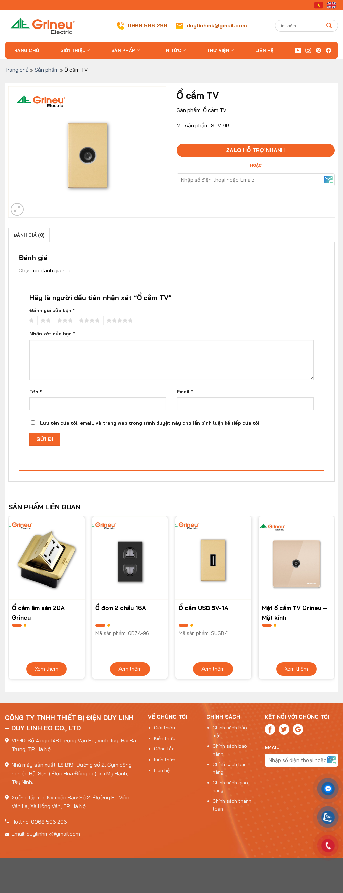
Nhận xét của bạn (52, 334)
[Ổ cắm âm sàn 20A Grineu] (47, 558)
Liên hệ (264, 50)
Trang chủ (25, 50)
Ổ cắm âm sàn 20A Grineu (38, 612)
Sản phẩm (123, 50)
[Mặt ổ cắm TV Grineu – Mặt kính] (297, 558)
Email (185, 392)
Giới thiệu (73, 50)
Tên (35, 392)
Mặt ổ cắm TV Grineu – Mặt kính (294, 612)
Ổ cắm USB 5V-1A (203, 607)
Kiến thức (164, 738)
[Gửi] (329, 25)
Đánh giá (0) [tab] (29, 235)
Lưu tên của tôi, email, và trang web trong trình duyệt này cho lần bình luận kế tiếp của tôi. (150, 423)
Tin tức (171, 50)
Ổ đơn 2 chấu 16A (120, 607)
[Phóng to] (17, 209)
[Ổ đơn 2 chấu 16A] (130, 558)
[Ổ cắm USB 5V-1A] (213, 558)
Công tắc (164, 749)
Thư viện (218, 50)
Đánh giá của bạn (52, 310)
